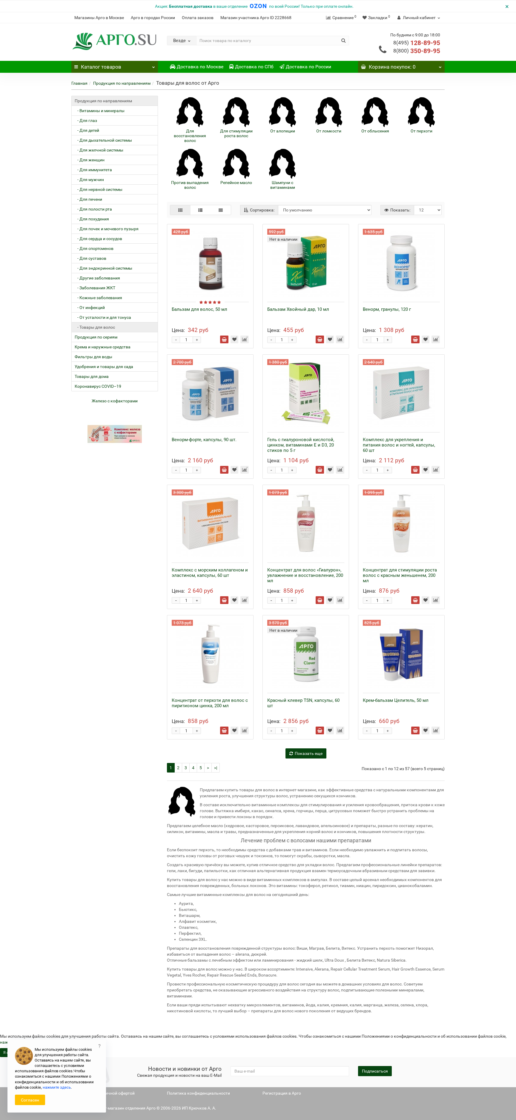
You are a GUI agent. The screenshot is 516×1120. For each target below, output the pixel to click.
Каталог (101, 67)
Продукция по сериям (96, 337)
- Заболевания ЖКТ (95, 287)
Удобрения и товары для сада (104, 366)
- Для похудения (92, 219)
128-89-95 (416, 43)
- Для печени (88, 199)
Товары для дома (92, 376)
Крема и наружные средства (102, 347)
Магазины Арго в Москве (99, 17)
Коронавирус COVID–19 (98, 386)
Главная (79, 83)
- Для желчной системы (99, 150)
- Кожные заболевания (98, 297)
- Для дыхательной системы (103, 140)
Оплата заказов (198, 17)
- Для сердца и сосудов (98, 238)
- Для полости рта (93, 209)
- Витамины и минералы (100, 110)
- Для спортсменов (94, 248)
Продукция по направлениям (121, 83)
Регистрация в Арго (281, 1093)
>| (215, 767)
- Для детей (87, 130)
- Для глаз (86, 120)
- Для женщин (90, 159)
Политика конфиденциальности (198, 1093)
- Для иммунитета (93, 169)
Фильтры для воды (93, 356)
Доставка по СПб (254, 66)
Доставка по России (308, 66)
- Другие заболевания (97, 278)
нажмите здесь (57, 1087)
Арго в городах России (153, 17)
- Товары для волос (95, 327)
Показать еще (308, 753)
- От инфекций (90, 307)
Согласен (30, 1100)
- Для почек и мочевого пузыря (107, 228)
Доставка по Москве (200, 66)
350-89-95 (416, 51)
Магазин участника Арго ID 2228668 (255, 17)
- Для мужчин (89, 179)
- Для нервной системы (98, 189)
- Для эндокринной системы (103, 268)
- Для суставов (90, 258)
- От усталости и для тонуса (103, 317)
